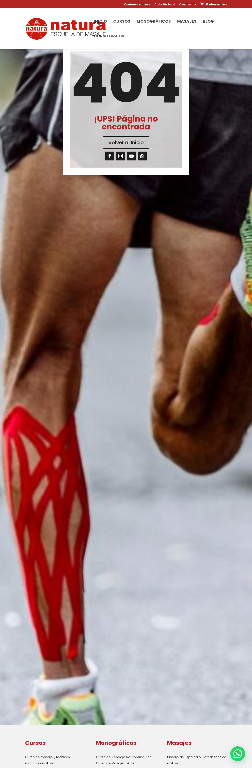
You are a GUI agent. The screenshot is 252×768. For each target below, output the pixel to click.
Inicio (100, 22)
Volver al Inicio (126, 142)
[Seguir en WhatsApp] (142, 156)
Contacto (187, 5)
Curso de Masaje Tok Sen (116, 763)
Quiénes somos (137, 5)
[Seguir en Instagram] (120, 156)
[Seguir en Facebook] (109, 156)
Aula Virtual (164, 5)
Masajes (186, 22)
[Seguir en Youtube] (131, 156)
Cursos (121, 22)
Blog (208, 22)
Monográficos (154, 22)
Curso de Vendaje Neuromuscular (123, 757)
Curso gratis (109, 36)
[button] (237, 753)
